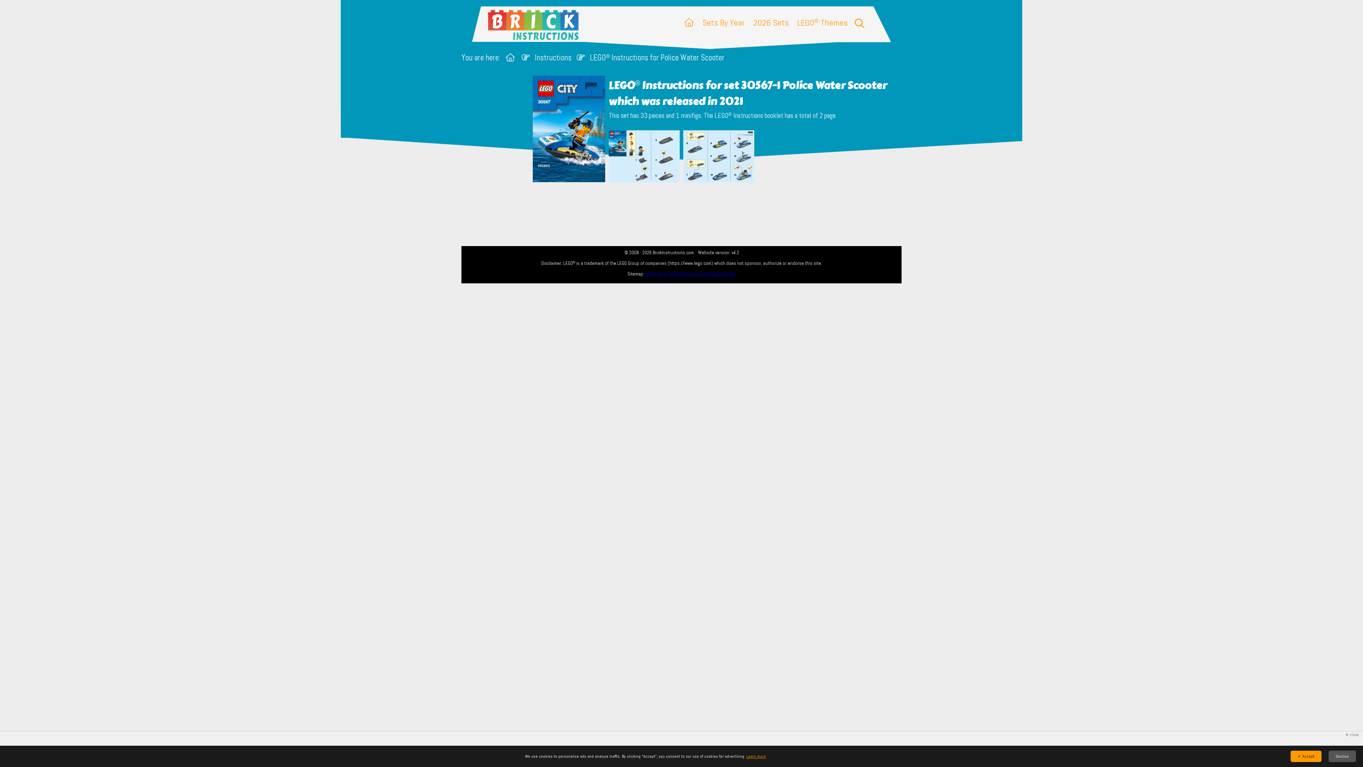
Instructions (553, 58)
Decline (1342, 756)
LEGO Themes (822, 22)
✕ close (1352, 735)
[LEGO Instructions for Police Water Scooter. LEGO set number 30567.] (644, 157)
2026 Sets (771, 22)
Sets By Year (723, 22)
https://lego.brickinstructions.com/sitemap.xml (690, 274)
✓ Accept (1306, 756)
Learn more (756, 756)
